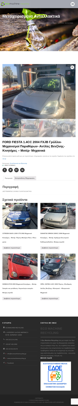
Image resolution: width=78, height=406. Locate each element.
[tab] (8, 178)
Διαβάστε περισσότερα (12, 248)
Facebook (10, 363)
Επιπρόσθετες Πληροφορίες (25, 178)
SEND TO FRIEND (9, 165)
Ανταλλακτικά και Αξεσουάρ (23, 21)
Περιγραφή (8, 178)
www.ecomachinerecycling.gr (16, 358)
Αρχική (6, 21)
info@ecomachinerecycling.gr (16, 353)
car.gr (4, 159)
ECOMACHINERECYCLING (32, 402)
